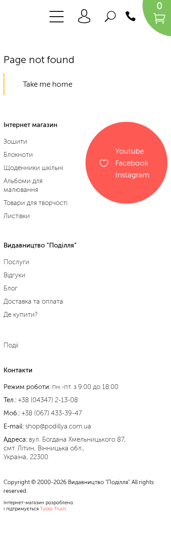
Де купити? (21, 314)
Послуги (16, 262)
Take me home (47, 84)
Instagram (132, 174)
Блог (11, 288)
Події (11, 345)
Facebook (131, 162)
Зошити (15, 141)
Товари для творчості (36, 203)
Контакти (18, 370)
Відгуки (14, 275)
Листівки (17, 216)
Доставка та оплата (33, 301)
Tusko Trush (53, 509)
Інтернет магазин (30, 125)
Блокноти (18, 155)
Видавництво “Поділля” (40, 245)
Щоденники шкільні (33, 168)
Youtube (129, 151)
